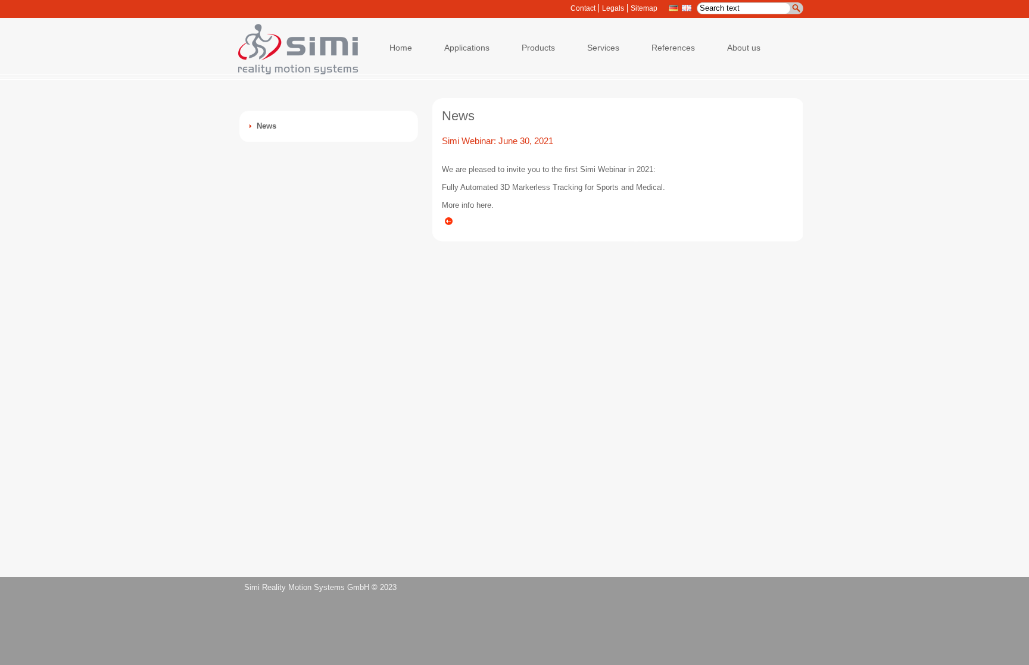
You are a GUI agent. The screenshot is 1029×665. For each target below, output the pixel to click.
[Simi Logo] (292, 71)
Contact (582, 8)
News (266, 125)
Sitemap (644, 8)
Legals (613, 8)
